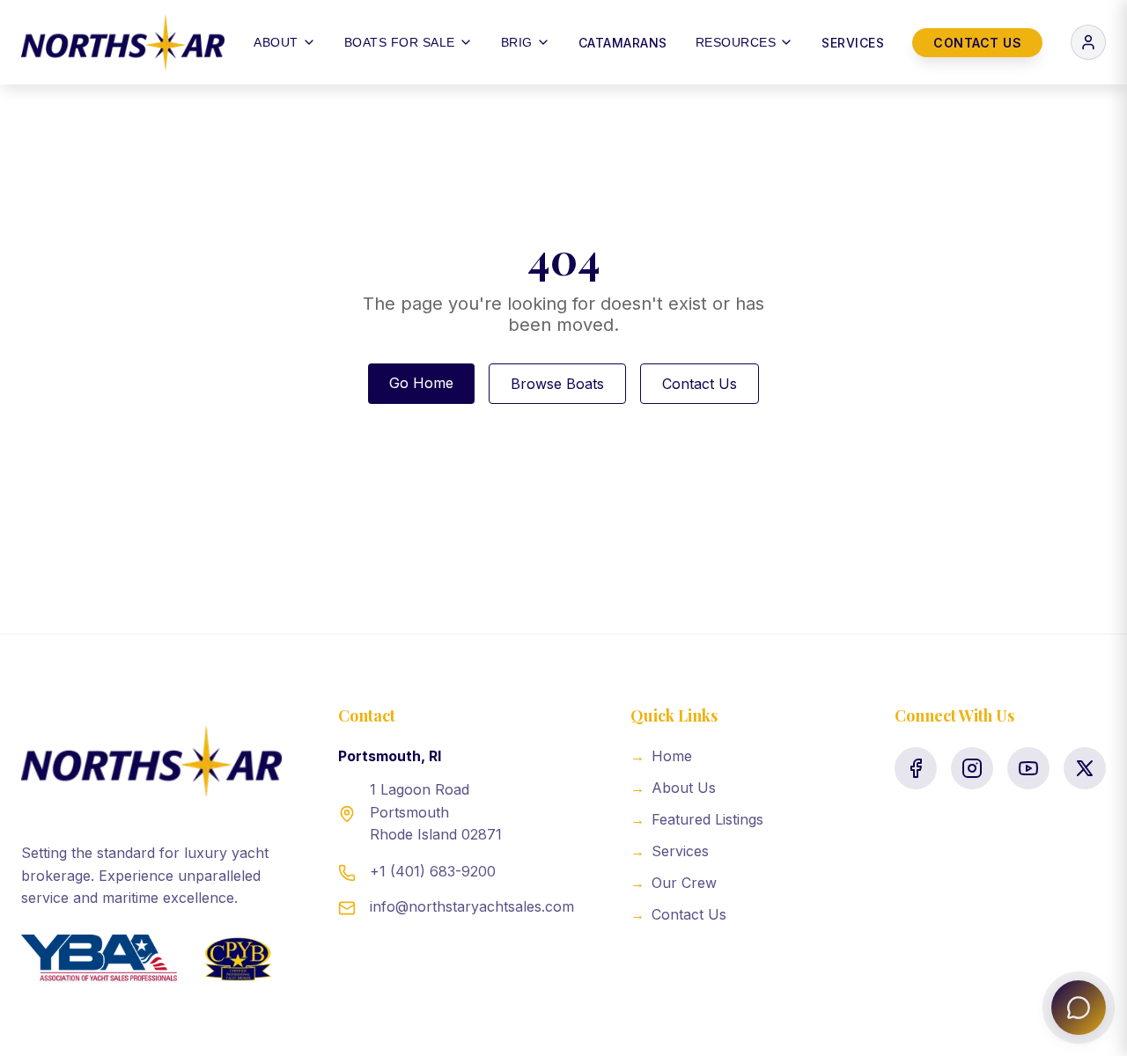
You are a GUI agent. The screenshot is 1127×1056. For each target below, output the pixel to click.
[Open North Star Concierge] (1078, 1007)
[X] (1085, 768)
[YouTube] (1028, 768)
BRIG (517, 42)
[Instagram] (972, 768)
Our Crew (673, 882)
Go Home (421, 383)
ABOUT (276, 42)
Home (661, 756)
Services (669, 851)
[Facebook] (916, 768)
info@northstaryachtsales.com (472, 906)
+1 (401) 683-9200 (433, 871)
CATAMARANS (622, 42)
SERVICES (852, 42)
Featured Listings (696, 819)
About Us (673, 787)
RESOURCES (736, 42)
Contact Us (699, 383)
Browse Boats (557, 383)
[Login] (1088, 42)
